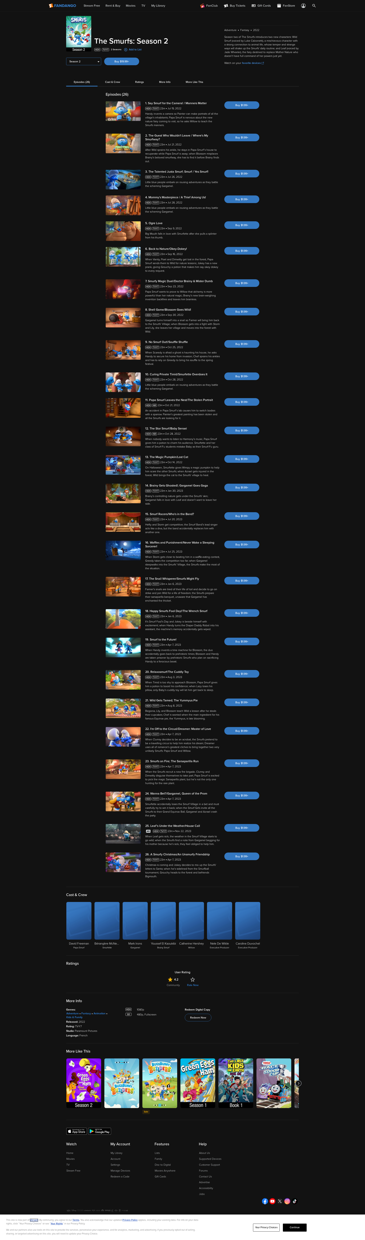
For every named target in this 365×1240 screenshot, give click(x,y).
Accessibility (206, 1188)
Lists (157, 1153)
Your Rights (57, 1223)
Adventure (72, 1013)
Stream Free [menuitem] (92, 6)
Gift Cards (160, 1176)
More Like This (194, 82)
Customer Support (209, 1164)
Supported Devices (210, 1159)
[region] (182, 1227)
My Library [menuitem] (158, 6)
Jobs (202, 1194)
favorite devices (251, 63)
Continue (295, 1227)
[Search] (314, 5)
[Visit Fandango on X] (280, 1201)
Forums (203, 1170)
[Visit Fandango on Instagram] (287, 1201)
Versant (34, 1220)
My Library (116, 1153)
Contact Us (205, 1176)
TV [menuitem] (143, 6)
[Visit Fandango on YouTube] (272, 1201)
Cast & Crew (112, 82)
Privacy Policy (130, 1220)
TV (68, 1164)
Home (69, 1153)
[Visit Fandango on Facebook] (265, 1201)
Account (115, 1159)
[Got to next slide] (298, 1083)
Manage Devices (120, 1170)
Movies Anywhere (165, 1170)
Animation (100, 1013)
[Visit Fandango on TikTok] (294, 1201)
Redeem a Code (120, 1176)
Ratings (139, 82)
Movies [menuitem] (130, 6)
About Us (204, 1153)
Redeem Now (198, 1017)
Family (158, 1159)
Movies (70, 1159)
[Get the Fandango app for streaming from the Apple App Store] (76, 1131)
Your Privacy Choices (266, 1227)
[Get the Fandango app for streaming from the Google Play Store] (99, 1131)
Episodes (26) (82, 82)
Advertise (204, 1182)
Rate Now (192, 985)
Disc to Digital (163, 1164)
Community (173, 985)
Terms (75, 1220)
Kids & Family (74, 1017)
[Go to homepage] (63, 5)
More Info (165, 82)
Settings (115, 1164)
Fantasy (86, 1013)
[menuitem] (261, 5)
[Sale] (159, 1083)
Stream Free (73, 1170)
